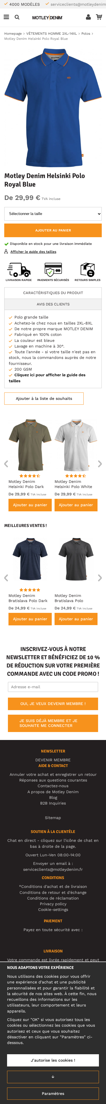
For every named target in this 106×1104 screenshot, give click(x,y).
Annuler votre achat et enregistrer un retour (53, 774)
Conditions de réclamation (53, 898)
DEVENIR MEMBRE (53, 760)
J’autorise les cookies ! (53, 1060)
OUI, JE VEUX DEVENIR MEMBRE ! (53, 703)
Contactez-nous (53, 785)
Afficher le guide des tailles (33, 252)
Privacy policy (53, 904)
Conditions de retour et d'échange (53, 892)
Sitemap (53, 817)
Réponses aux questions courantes (53, 780)
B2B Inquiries (53, 803)
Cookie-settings (53, 909)
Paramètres (53, 1093)
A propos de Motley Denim (53, 791)
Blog (53, 797)
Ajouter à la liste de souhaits (44, 398)
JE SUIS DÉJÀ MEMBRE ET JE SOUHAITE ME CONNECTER (48, 723)
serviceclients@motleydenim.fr (53, 869)
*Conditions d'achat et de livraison (53, 886)
